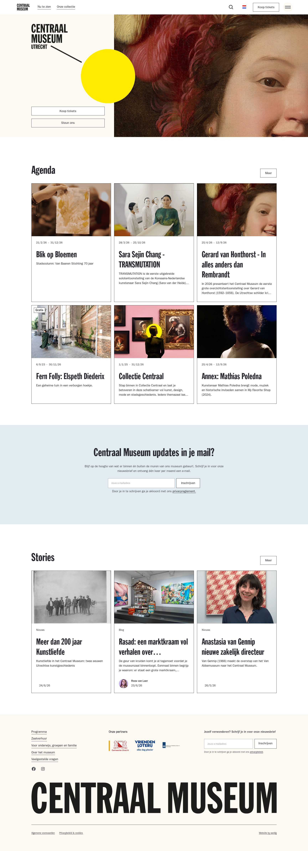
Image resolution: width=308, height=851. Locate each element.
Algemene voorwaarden (43, 833)
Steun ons (68, 123)
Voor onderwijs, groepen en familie (54, 745)
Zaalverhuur (39, 738)
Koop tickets (266, 7)
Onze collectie (66, 7)
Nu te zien (44, 7)
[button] (244, 7)
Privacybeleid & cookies (71, 833)
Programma (39, 732)
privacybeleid (256, 752)
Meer (268, 173)
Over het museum (43, 752)
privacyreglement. (184, 491)
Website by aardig (268, 833)
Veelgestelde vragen (44, 759)
